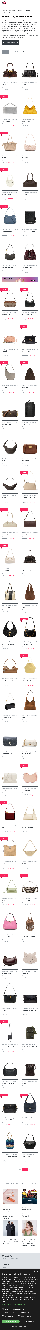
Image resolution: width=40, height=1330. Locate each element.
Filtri (5, 52)
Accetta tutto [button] (10, 1321)
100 (25, 1169)
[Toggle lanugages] (26, 3)
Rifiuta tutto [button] (29, 1321)
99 (20, 1169)
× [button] (37, 1271)
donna (4, 1268)
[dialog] (20, 1299)
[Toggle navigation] (36, 2)
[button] (20, 1304)
